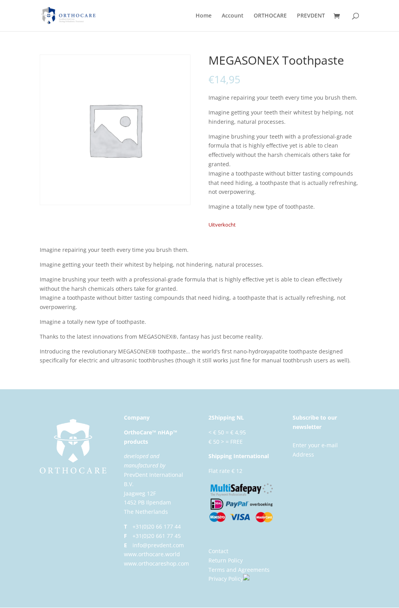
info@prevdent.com (158, 545)
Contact (218, 551)
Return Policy (225, 560)
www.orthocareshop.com (156, 563)
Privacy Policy (225, 578)
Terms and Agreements (239, 569)
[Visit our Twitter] (255, 578)
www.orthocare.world (152, 554)
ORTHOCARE (270, 16)
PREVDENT (311, 16)
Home (204, 16)
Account (233, 16)
